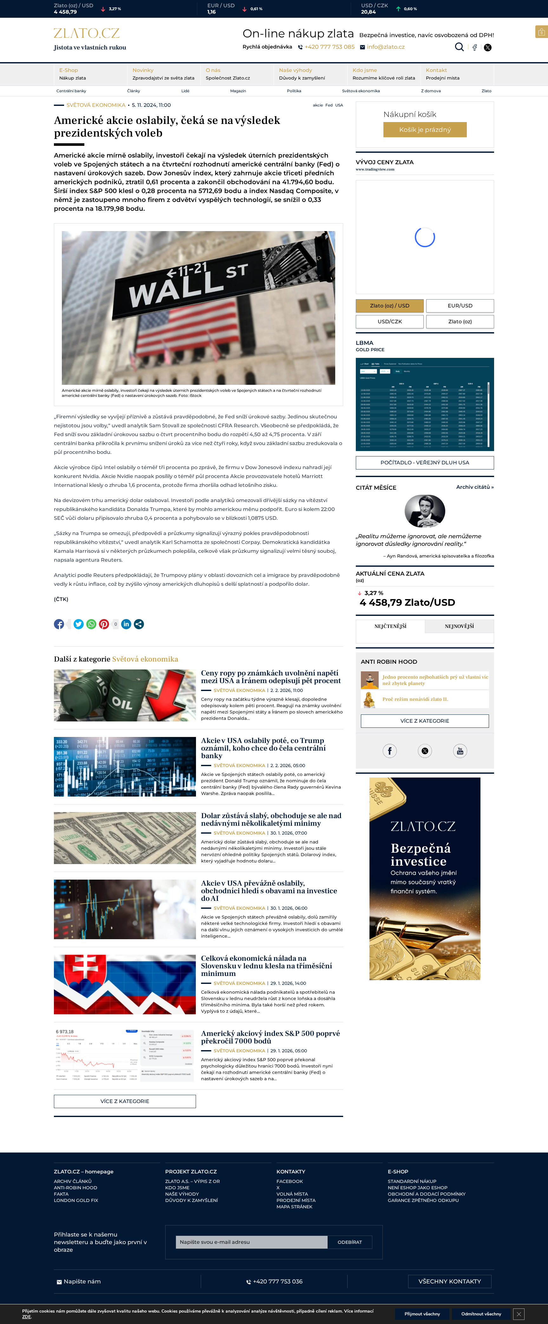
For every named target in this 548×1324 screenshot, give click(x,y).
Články (133, 90)
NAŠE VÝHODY (182, 1194)
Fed (329, 105)
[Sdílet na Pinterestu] (104, 624)
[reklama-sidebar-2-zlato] (424, 879)
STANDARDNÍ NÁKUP (412, 1181)
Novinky (163, 74)
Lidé (185, 90)
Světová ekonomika (361, 90)
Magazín (238, 90)
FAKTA (61, 1194)
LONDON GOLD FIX (76, 1200)
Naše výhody (302, 74)
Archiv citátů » (475, 487)
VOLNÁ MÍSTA (292, 1194)
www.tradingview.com (375, 169)
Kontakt (443, 74)
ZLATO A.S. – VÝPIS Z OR (192, 1181)
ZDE (26, 1317)
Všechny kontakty (450, 1281)
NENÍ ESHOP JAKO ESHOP (417, 1188)
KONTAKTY (291, 1172)
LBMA (370, 346)
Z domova (431, 90)
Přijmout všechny (422, 1314)
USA (339, 105)
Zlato (487, 90)
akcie (318, 105)
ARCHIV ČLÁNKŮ (73, 1181)
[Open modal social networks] (139, 624)
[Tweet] (79, 624)
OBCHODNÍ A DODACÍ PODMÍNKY (427, 1194)
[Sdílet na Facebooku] (59, 624)
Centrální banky (71, 90)
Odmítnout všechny (481, 1314)
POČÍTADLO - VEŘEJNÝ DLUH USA (425, 463)
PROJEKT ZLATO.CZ (191, 1172)
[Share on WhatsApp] (91, 624)
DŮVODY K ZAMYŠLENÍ (191, 1200)
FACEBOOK (290, 1181)
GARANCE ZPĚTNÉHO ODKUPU (423, 1200)
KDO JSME (177, 1188)
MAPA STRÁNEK (294, 1207)
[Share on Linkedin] (126, 624)
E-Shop (72, 74)
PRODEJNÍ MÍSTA (296, 1200)
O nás (228, 74)
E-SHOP (398, 1172)
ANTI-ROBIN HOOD (75, 1188)
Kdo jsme (384, 74)
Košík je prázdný (425, 129)
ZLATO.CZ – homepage (84, 1172)
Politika (294, 90)
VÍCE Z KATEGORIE (125, 1101)
